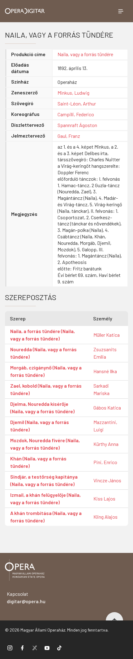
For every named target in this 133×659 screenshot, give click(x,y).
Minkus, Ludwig (73, 93)
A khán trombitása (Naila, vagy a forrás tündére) (46, 516)
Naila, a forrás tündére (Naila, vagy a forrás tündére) (42, 334)
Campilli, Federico (76, 114)
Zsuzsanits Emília (105, 353)
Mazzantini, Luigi (105, 425)
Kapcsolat (26, 597)
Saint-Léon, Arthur (77, 103)
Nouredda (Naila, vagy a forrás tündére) (43, 353)
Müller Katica (106, 335)
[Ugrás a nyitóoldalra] (25, 11)
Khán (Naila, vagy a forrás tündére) (38, 462)
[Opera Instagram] (10, 647)
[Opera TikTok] (59, 647)
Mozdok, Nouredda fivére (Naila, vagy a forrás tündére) (45, 444)
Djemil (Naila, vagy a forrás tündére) (39, 425)
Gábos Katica (107, 407)
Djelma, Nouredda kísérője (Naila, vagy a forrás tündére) (42, 407)
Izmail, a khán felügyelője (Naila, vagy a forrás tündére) (45, 498)
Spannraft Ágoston (77, 125)
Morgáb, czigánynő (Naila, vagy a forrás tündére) (46, 371)
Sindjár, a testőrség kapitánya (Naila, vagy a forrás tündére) (44, 480)
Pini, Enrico (105, 462)
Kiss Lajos (104, 498)
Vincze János (107, 480)
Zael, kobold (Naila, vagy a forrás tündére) (46, 389)
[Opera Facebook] (22, 647)
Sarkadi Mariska (101, 389)
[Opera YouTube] (47, 647)
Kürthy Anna (105, 444)
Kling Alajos (105, 517)
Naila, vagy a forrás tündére (85, 54)
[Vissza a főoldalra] (25, 571)
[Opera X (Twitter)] (35, 647)
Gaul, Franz (69, 136)
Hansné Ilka (105, 371)
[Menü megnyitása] (120, 11)
